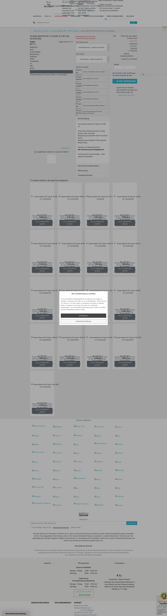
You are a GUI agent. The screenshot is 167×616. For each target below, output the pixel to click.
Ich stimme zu (83, 315)
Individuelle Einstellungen (83, 321)
